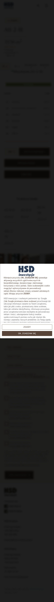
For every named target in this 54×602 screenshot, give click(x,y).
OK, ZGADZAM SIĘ (27, 333)
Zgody (27, 327)
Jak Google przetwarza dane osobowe (20, 301)
